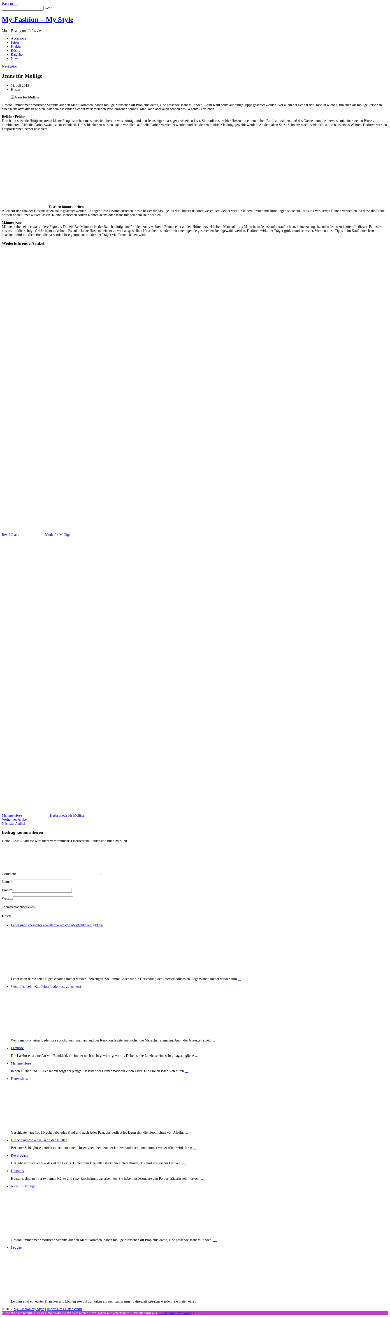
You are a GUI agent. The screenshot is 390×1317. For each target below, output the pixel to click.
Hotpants (17, 1171)
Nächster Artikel (13, 823)
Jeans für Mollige (23, 1186)
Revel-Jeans (19, 1155)
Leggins (16, 1247)
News (15, 59)
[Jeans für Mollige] (33, 1232)
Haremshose (19, 1079)
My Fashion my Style (29, 1309)
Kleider (16, 46)
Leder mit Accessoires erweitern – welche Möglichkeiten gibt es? (57, 925)
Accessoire (18, 38)
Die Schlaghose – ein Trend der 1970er (39, 1140)
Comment (9, 874)
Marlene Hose (21, 1063)
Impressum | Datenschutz (64, 1309)
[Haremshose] (33, 1125)
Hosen (15, 89)
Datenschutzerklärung (178, 1313)
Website (7, 898)
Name (7, 882)
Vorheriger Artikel (15, 819)
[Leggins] (33, 1294)
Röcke (15, 50)
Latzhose (17, 1048)
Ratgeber (17, 54)
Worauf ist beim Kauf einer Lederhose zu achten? (46, 986)
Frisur (15, 42)
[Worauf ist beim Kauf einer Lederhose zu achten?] (33, 1032)
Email (7, 890)
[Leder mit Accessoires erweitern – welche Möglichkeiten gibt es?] (33, 971)
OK (160, 1313)
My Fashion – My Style (37, 19)
